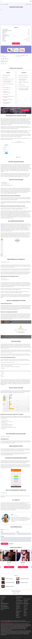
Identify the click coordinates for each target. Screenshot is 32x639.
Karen (12, 514)
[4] (7, 529)
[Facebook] (1, 59)
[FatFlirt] (3, 578)
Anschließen (18, 605)
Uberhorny (17, 614)
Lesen (9, 564)
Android (2, 63)
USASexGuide (18, 617)
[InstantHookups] (3, 582)
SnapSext (25, 614)
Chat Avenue (26, 608)
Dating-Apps (18, 606)
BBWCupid (17, 612)
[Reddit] (13, 593)
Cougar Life (25, 609)
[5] (8, 529)
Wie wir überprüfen (4, 605)
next (18, 570)
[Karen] (6, 518)
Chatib (17, 609)
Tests (1, 600)
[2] (5, 529)
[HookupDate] (17, 578)
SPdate (25, 611)
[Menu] (30, 1)
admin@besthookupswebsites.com (6, 622)
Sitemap (2, 609)
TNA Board (25, 612)
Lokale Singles (26, 600)
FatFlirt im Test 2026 (9, 578)
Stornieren (11, 543)
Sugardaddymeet (18, 611)
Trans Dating (26, 605)
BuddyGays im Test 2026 (10, 586)
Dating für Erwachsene (19, 603)
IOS (5, 63)
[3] (6, 529)
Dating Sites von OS (4, 61)
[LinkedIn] (3, 59)
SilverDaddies (18, 608)
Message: (2, 536)
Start (25, 110)
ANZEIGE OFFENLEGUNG (4, 603)
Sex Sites (25, 606)
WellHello (17, 615)
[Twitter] (5, 59)
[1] (4, 529)
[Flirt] (22, 50)
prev (14, 570)
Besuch (16, 43)
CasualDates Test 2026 (24, 582)
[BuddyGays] (3, 586)
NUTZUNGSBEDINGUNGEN (5, 608)
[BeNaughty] (10, 50)
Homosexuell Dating (19, 600)
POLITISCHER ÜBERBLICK (4, 606)
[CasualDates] (17, 582)
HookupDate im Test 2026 (24, 578)
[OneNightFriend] (16, 50)
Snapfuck (25, 615)
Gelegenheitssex (26, 603)
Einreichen (4, 543)
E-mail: (17, 531)
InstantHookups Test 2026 (10, 582)
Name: (2, 531)
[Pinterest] (7, 59)
